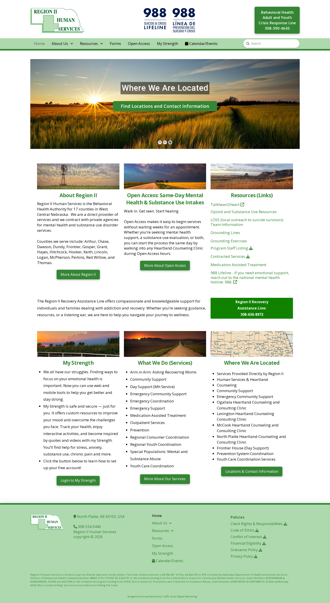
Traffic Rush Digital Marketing (179, 596)
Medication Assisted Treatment (238, 264)
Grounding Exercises (229, 240)
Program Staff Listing (230, 248)
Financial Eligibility (246, 543)
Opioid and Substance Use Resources (244, 211)
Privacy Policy (242, 556)
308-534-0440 (89, 526)
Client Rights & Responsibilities (257, 523)
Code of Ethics (243, 530)
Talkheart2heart (225, 204)
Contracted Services (228, 256)
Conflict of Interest (247, 536)
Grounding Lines (225, 232)
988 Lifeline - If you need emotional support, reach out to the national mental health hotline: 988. (250, 277)
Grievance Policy (245, 549)
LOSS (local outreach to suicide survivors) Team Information (247, 222)
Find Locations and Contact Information (165, 106)
